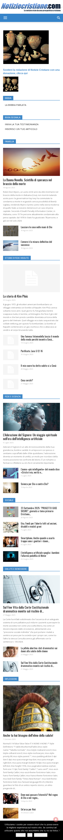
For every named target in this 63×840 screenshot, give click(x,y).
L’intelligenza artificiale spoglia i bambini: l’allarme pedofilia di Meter (40, 554)
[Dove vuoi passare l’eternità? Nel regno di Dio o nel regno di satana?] (10, 798)
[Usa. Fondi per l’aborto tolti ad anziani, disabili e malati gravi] (10, 527)
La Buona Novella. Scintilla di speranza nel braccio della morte (27, 181)
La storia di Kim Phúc (15, 296)
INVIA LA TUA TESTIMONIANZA (21, 124)
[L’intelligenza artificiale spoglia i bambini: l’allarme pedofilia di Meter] (10, 556)
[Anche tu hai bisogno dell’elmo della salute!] (31, 708)
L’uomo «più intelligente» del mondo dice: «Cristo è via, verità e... (40, 470)
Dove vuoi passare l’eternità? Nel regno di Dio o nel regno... (39, 796)
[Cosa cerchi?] (10, 384)
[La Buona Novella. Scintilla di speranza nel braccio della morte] (31, 162)
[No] (59, 830)
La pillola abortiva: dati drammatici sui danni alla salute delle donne (39, 649)
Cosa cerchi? (27, 380)
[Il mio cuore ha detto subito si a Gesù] (10, 369)
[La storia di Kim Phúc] (31, 278)
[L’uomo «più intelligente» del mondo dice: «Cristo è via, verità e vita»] (10, 473)
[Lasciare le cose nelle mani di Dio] (10, 231)
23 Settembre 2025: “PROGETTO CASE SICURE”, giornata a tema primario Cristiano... (39, 511)
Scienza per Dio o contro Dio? (34, 484)
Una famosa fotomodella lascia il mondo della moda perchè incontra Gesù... (40, 338)
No (29, 835)
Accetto (20, 835)
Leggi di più (40, 835)
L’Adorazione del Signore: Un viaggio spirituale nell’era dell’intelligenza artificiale (30, 436)
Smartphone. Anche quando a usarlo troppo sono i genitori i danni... (37, 539)
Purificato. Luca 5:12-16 (32, 351)
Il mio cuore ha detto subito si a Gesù (38, 365)
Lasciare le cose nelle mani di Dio (36, 227)
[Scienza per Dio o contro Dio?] (10, 487)
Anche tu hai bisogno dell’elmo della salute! (28, 735)
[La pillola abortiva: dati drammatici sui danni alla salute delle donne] (10, 652)
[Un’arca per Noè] (10, 813)
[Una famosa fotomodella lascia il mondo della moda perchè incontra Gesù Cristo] (10, 340)
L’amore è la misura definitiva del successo (36, 243)
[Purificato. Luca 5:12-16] (10, 355)
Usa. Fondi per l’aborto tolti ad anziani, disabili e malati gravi (39, 525)
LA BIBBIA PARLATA (15, 104)
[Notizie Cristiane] (31, 7)
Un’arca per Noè (28, 809)
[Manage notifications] (55, 819)
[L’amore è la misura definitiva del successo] (10, 245)
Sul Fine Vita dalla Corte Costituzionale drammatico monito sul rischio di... (26, 609)
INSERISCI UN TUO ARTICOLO (21, 128)
